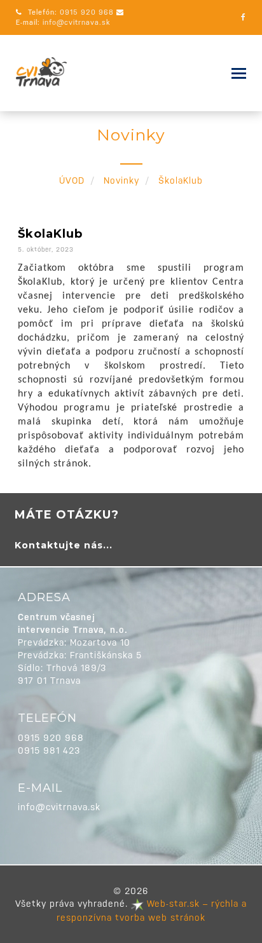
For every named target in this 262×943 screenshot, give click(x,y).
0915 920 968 (87, 12)
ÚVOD (72, 180)
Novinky (121, 180)
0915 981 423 (49, 750)
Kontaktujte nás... (64, 545)
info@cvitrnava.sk (76, 22)
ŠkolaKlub (50, 234)
